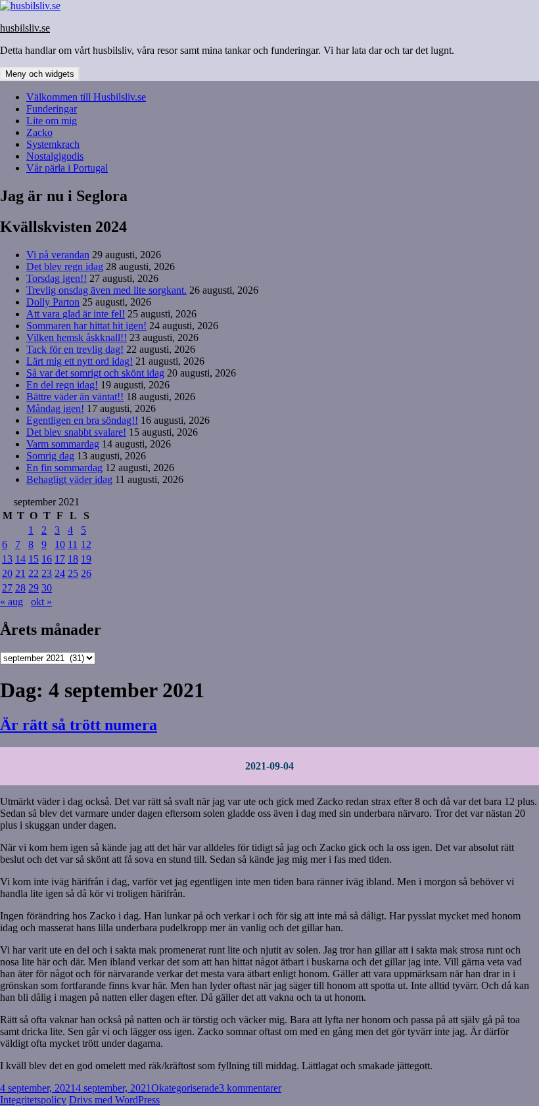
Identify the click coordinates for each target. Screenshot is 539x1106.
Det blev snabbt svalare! (76, 432)
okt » (41, 601)
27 (7, 587)
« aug (11, 601)
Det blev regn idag (64, 266)
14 (20, 559)
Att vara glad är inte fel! (75, 313)
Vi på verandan (57, 254)
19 (86, 559)
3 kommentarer (250, 1088)
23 (46, 573)
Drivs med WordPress (114, 1099)
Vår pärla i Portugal (67, 167)
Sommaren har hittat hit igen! (86, 325)
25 (73, 573)
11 (73, 544)
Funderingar (51, 108)
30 (46, 587)
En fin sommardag (64, 467)
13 (7, 559)
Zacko (39, 132)
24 (60, 573)
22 (33, 573)
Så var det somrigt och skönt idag (95, 373)
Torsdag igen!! (56, 278)
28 (20, 587)
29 (33, 587)
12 (86, 544)
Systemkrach (53, 144)
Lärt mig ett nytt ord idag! (79, 361)
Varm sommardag (62, 443)
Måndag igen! (55, 408)
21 (20, 573)
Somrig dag (50, 455)
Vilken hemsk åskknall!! (76, 337)
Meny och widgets (39, 74)
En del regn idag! (62, 384)
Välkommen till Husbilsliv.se (86, 97)
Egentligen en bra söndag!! (82, 420)
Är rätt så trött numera (78, 724)
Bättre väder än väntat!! (75, 396)
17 (60, 559)
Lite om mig (51, 120)
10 (60, 544)
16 (46, 559)
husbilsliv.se (25, 28)
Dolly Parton (53, 302)
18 (73, 559)
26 (86, 573)
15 (33, 559)
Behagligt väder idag (69, 479)
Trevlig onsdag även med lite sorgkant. (106, 290)
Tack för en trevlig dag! (75, 349)
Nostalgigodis (54, 156)
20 (7, 573)
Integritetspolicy (33, 1099)
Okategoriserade (185, 1088)
